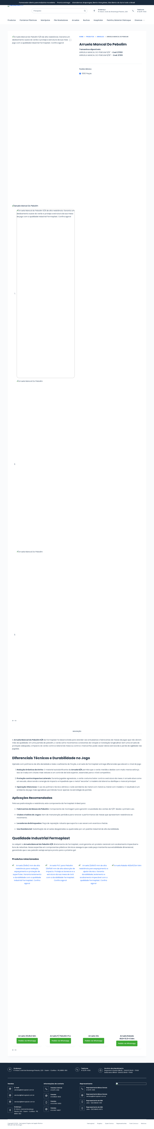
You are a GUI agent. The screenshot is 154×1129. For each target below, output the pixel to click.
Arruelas (75, 20)
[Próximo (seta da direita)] (150, 564)
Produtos (12, 20)
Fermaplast (90, 1123)
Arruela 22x (93, 1036)
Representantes (121, 1123)
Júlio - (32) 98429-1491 (94, 1103)
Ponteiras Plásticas (28, 20)
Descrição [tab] (77, 731)
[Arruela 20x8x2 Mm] (27, 948)
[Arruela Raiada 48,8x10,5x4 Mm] (127, 948)
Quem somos (109, 1123)
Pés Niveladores (61, 20)
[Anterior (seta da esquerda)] (4, 564)
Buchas (86, 20)
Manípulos (45, 20)
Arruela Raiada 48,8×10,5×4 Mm (126, 1037)
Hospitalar (98, 20)
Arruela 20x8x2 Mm (27, 1036)
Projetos (99, 1123)
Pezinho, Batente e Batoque (119, 20)
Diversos (138, 20)
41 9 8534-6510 (56, 1097)
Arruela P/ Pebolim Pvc (60, 1036)
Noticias (143, 1123)
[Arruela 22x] (94, 948)
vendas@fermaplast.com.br (24, 1090)
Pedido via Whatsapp (27, 1041)
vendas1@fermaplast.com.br (24, 1095)
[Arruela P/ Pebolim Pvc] (60, 948)
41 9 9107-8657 (56, 1110)
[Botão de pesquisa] (85, 10)
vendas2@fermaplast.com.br (24, 1102)
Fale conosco (133, 1123)
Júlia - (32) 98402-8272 (94, 1109)
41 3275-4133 (141, 12)
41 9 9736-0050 (56, 1103)
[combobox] (57, 10)
